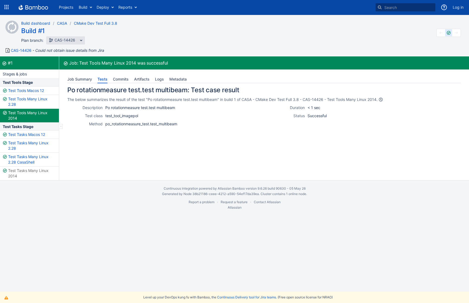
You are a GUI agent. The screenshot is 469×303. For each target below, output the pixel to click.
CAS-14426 (21, 50)
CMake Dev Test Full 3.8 (95, 23)
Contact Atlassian (267, 202)
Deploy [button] (103, 7)
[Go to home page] (33, 7)
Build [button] (83, 7)
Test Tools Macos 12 (26, 90)
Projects (66, 7)
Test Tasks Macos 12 (26, 134)
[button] (6, 7)
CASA (62, 23)
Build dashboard (35, 23)
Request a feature (234, 202)
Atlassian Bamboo (231, 188)
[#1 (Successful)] (448, 32)
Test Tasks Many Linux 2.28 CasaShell (28, 159)
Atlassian (235, 207)
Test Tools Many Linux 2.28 (27, 102)
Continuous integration (181, 188)
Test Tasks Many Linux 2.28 (28, 146)
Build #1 (33, 31)
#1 (10, 63)
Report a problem (201, 202)
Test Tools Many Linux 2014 (27, 115)
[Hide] (61, 126)
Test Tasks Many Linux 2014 (28, 173)
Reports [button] (125, 7)
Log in (458, 7)
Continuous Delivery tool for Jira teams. (247, 297)
